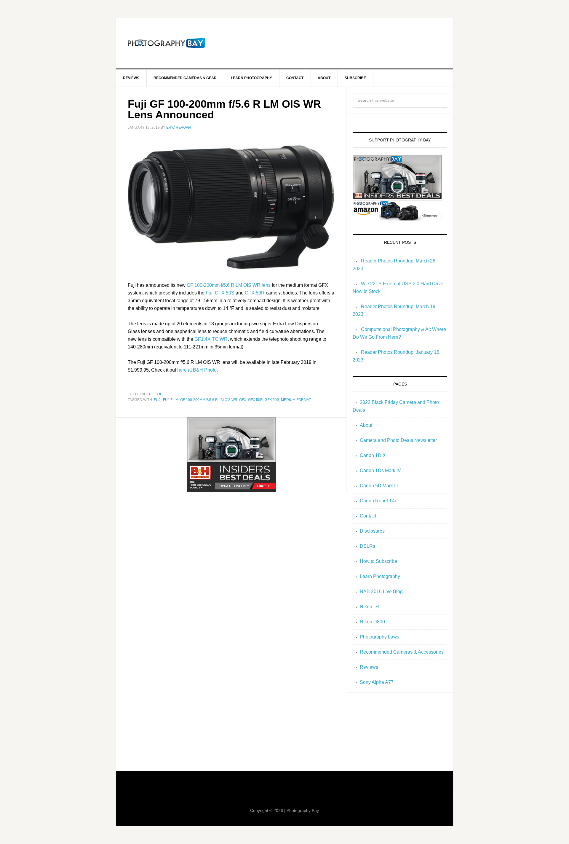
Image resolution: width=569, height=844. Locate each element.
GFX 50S (272, 400)
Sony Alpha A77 (377, 682)
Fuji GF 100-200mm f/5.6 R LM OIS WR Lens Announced (224, 109)
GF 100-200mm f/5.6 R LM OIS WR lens (229, 285)
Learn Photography (380, 576)
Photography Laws (379, 636)
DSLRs (367, 546)
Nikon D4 (370, 606)
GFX (242, 400)
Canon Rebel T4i (378, 500)
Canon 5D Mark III (379, 485)
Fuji (157, 394)
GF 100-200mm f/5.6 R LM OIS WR (208, 400)
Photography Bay (166, 43)
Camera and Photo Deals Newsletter (398, 440)
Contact (368, 515)
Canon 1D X (373, 455)
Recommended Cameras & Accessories (402, 652)
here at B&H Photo (197, 369)
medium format (296, 400)
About (366, 425)
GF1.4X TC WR (211, 339)
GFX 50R (255, 292)
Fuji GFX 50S (220, 292)
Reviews (369, 667)
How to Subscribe (378, 561)
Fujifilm (170, 400)
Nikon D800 (372, 621)
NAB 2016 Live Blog (381, 591)
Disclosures (372, 531)
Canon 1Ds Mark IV (380, 470)
